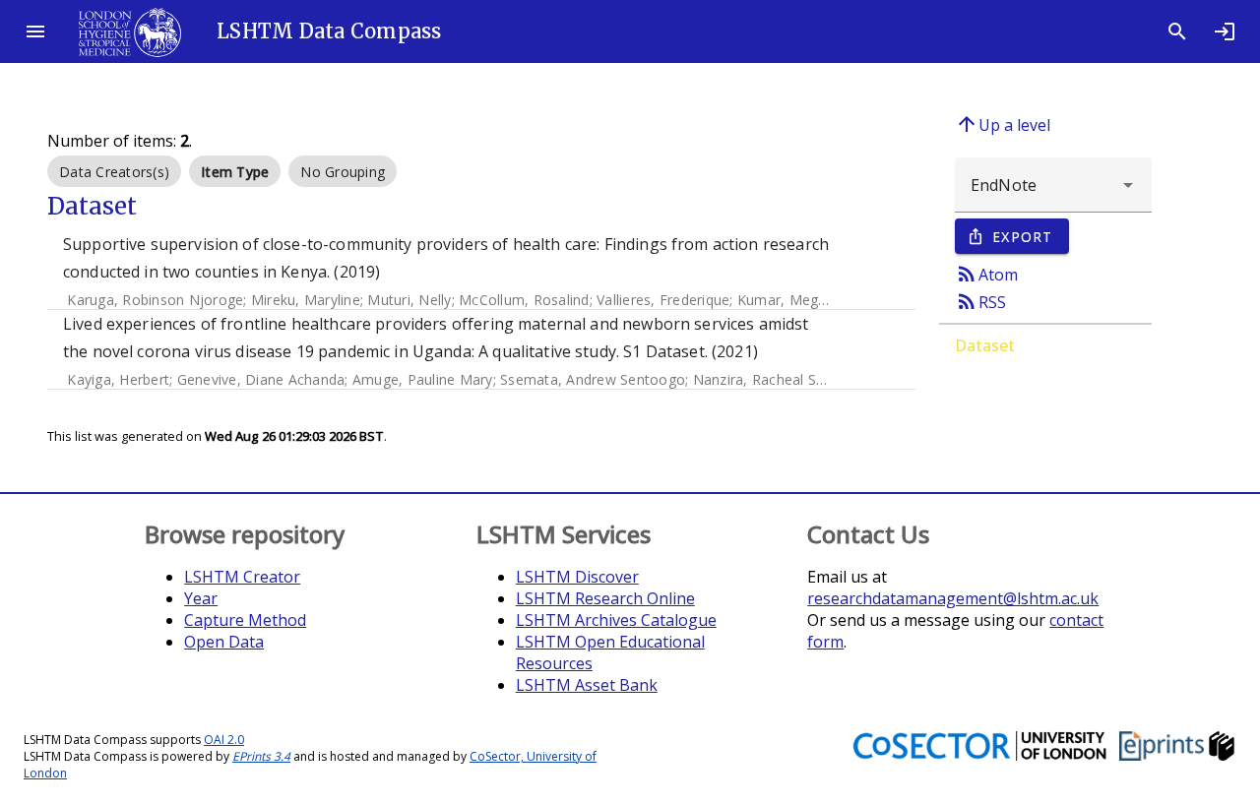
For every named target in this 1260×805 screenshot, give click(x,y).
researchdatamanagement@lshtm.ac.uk (953, 598)
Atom (986, 273)
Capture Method (245, 620)
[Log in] (1224, 31)
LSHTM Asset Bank (587, 685)
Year (201, 598)
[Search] (1177, 31)
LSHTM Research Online (605, 598)
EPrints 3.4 (261, 756)
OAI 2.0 (224, 739)
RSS (980, 301)
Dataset (985, 345)
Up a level (1002, 124)
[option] (114, 171)
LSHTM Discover (577, 577)
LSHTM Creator (242, 577)
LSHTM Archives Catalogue (616, 620)
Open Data (224, 641)
